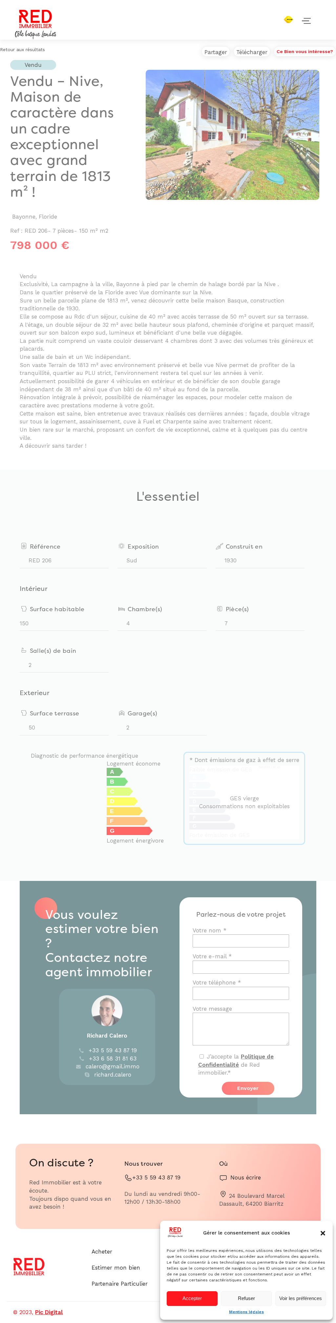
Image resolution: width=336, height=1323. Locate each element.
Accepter (192, 1298)
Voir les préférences (300, 1298)
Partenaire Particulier (120, 1283)
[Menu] (313, 18)
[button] (323, 1233)
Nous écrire (245, 1177)
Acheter (102, 1251)
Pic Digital (49, 1312)
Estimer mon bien (116, 1267)
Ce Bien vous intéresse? (305, 51)
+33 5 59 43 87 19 (156, 1177)
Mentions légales (246, 1312)
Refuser (246, 1298)
